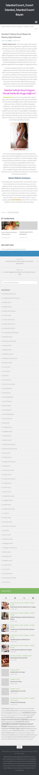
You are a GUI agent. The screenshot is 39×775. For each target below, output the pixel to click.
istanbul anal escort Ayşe (17, 672)
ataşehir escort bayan (9, 311)
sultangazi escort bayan (10, 548)
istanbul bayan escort (10, 721)
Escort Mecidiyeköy (8, 414)
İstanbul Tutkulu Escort (13, 212)
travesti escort (7, 565)
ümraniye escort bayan (9, 578)
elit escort (6, 375)
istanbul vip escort (18, 730)
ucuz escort (6, 569)
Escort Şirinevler (7, 418)
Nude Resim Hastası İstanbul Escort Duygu (23, 607)
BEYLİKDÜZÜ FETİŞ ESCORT (18, 658)
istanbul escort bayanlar (10, 449)
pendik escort (7, 505)
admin (9, 41)
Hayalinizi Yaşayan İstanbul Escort (20, 639)
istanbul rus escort (31, 728)
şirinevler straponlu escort (22, 739)
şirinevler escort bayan (9, 526)
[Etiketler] (33, 598)
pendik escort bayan (9, 509)
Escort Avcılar (7, 380)
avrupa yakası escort (18, 757)
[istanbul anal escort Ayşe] (5, 672)
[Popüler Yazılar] (15, 598)
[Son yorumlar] (24, 598)
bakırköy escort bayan (9, 341)
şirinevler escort (7, 522)
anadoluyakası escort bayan (11, 298)
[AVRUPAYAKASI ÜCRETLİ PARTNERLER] (28, 225)
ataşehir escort (7, 307)
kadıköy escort (7, 457)
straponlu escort (8, 539)
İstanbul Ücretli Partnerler (18, 702)
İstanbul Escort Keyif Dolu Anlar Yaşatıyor (22, 629)
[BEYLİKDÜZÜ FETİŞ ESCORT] (5, 661)
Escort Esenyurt (7, 401)
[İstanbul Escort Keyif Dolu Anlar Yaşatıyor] (5, 628)
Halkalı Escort (7, 436)
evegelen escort (7, 431)
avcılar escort (7, 315)
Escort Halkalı (7, 406)
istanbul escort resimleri (16, 726)
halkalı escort (8, 757)
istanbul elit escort (22, 722)
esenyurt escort (12, 759)
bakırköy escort (7, 337)
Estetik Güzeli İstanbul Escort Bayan (21, 650)
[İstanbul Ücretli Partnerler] (5, 701)
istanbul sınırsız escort (6, 730)
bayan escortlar (19, 713)
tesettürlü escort (7, 560)
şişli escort (6, 530)
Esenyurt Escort (7, 427)
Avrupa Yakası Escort (9, 324)
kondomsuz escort (8, 470)
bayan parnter (7, 345)
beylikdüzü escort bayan (10, 358)
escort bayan (5, 26)
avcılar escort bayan (9, 319)
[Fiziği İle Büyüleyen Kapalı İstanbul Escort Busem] (5, 616)
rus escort (6, 513)
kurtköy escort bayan (9, 479)
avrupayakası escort (9, 328)
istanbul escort (28, 26)
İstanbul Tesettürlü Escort (24, 737)
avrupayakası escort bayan (11, 332)
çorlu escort (6, 367)
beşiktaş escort (7, 350)
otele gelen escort (15, 732)
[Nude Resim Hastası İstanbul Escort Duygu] (5, 605)
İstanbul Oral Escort (13, 737)
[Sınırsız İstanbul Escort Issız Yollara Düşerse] (10, 225)
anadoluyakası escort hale (17, 691)
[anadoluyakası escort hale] (5, 691)
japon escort (6, 453)
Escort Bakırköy (7, 388)
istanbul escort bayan (9, 444)
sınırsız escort (7, 535)
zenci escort (6, 582)
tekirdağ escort (7, 556)
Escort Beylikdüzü (8, 397)
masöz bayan (7, 487)
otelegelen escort (8, 500)
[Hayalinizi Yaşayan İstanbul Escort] (5, 638)
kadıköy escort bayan (9, 461)
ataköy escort (7, 302)
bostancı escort (7, 363)
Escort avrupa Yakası (9, 384)
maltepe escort (7, 483)
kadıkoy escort (28, 730)
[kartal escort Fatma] (5, 682)
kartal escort (6, 466)
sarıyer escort (7, 517)
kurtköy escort (7, 474)
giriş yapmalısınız (21, 249)
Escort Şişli (6, 423)
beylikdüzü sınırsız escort (17, 715)
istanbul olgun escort (17, 728)
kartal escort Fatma (16, 681)
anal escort (28, 708)
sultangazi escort (8, 543)
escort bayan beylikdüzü (21, 717)
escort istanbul (16, 26)
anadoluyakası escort (9, 294)
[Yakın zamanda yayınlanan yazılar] (6, 598)
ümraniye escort (7, 573)
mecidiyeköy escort (8, 496)
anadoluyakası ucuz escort (19, 708)
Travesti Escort (22, 735)
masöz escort (7, 492)
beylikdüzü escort (8, 354)
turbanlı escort (29, 735)
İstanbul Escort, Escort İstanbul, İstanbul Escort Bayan (19, 9)
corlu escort (6, 371)
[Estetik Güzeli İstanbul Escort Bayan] (5, 648)
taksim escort (7, 552)
